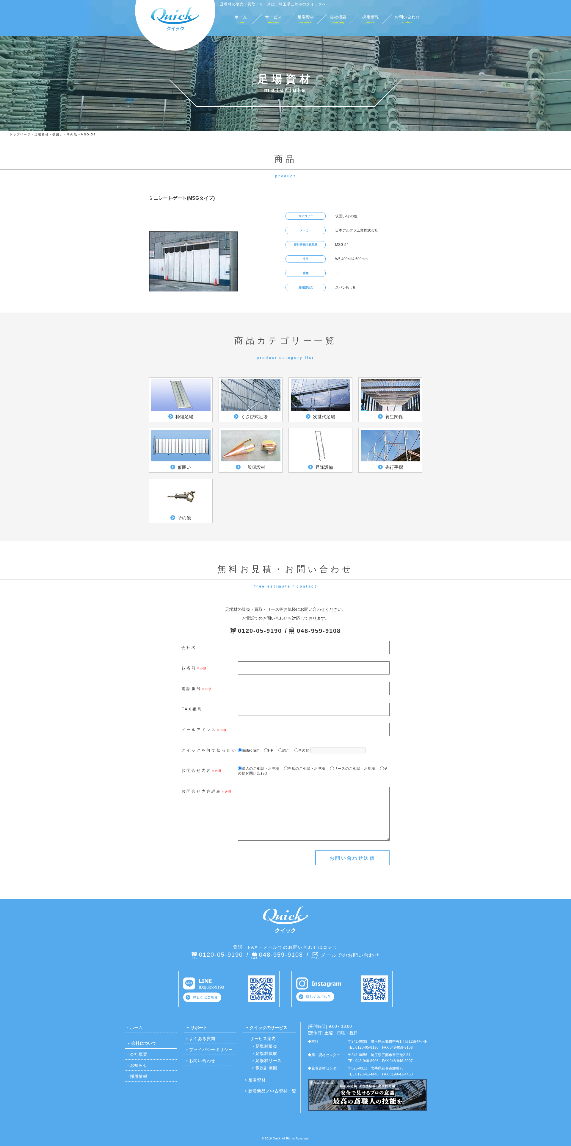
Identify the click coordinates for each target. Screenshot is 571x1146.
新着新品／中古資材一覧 (272, 1091)
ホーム (136, 1027)
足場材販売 (266, 1046)
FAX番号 (192, 709)
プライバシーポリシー (211, 1049)
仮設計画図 (266, 1068)
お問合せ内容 (196, 770)
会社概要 (139, 1054)
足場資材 (257, 1080)
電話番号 (191, 688)
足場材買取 (266, 1053)
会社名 (189, 647)
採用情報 (139, 1076)
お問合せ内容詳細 (201, 791)
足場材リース (268, 1060)
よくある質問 (202, 1038)
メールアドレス (199, 729)
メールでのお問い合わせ (350, 955)
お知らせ (139, 1065)
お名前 (189, 668)
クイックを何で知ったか (209, 750)
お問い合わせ (202, 1060)
